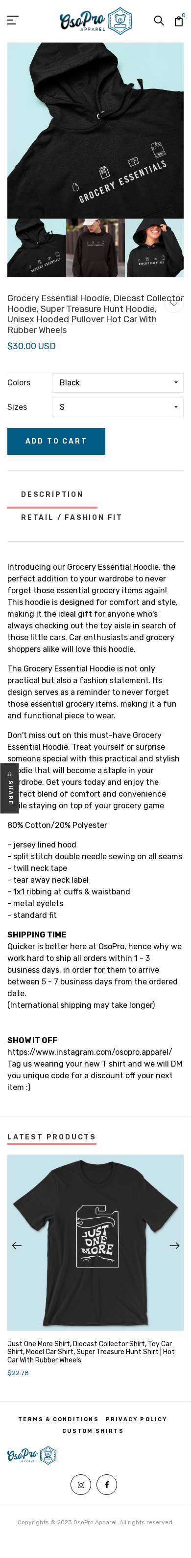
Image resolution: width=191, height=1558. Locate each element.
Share (10, 792)
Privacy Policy (137, 1419)
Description (52, 494)
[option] (95, 131)
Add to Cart (56, 441)
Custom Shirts (93, 1431)
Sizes (17, 407)
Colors (18, 382)
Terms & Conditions (58, 1419)
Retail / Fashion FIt (72, 517)
